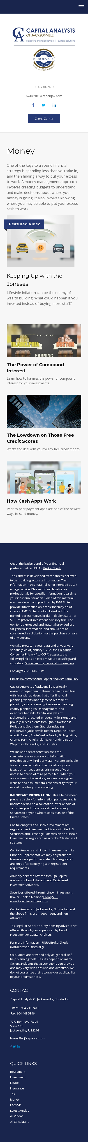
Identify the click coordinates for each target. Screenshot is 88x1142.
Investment (17, 1077)
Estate (14, 1083)
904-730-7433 (44, 87)
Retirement (17, 1072)
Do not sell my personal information (49, 663)
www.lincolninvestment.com (29, 901)
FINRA (47, 897)
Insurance (17, 1088)
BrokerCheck (52, 568)
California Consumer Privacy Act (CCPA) (41, 652)
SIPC (55, 897)
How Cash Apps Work (31, 501)
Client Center (44, 118)
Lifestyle (16, 1105)
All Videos (16, 1116)
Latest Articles (19, 1110)
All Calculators (19, 1122)
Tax (12, 1094)
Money (15, 1099)
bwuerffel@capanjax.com (44, 96)
